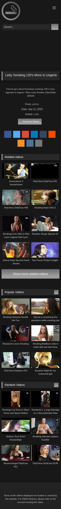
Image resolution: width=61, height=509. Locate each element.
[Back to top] (51, 500)
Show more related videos (30, 273)
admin (35, 104)
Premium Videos (31, 121)
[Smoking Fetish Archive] (25, 11)
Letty (36, 114)
